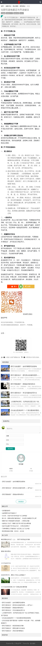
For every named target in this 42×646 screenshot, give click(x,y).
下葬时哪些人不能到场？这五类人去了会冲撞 (15, 528)
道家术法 (8, 6)
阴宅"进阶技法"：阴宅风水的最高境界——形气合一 (17, 488)
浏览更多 (21, 501)
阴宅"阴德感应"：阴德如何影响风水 (13, 494)
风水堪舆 (15, 6)
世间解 (3, 13)
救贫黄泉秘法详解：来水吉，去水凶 (13, 531)
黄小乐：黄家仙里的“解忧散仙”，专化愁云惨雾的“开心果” (19, 518)
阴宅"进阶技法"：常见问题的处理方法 (13, 610)
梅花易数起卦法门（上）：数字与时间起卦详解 (15, 539)
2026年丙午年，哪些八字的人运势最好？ (13, 575)
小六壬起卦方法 (6, 563)
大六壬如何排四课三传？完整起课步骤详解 (14, 587)
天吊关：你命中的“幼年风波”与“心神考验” (14, 516)
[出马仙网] (21, 2)
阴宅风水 (22, 6)
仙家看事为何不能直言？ (9, 513)
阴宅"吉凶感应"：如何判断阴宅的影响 (13, 481)
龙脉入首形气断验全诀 (13, 357)
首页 (2, 6)
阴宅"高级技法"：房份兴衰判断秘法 (13, 631)
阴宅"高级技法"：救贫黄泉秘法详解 (13, 626)
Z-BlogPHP (17, 643)
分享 (27, 286)
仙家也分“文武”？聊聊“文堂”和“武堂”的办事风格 (16, 523)
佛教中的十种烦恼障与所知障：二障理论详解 (15, 521)
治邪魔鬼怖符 (6, 510)
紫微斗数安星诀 (6, 551)
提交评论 (10, 448)
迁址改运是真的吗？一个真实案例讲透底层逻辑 (16, 618)
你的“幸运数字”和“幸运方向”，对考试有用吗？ (16, 526)
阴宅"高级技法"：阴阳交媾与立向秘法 (13, 628)
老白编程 (32, 643)
